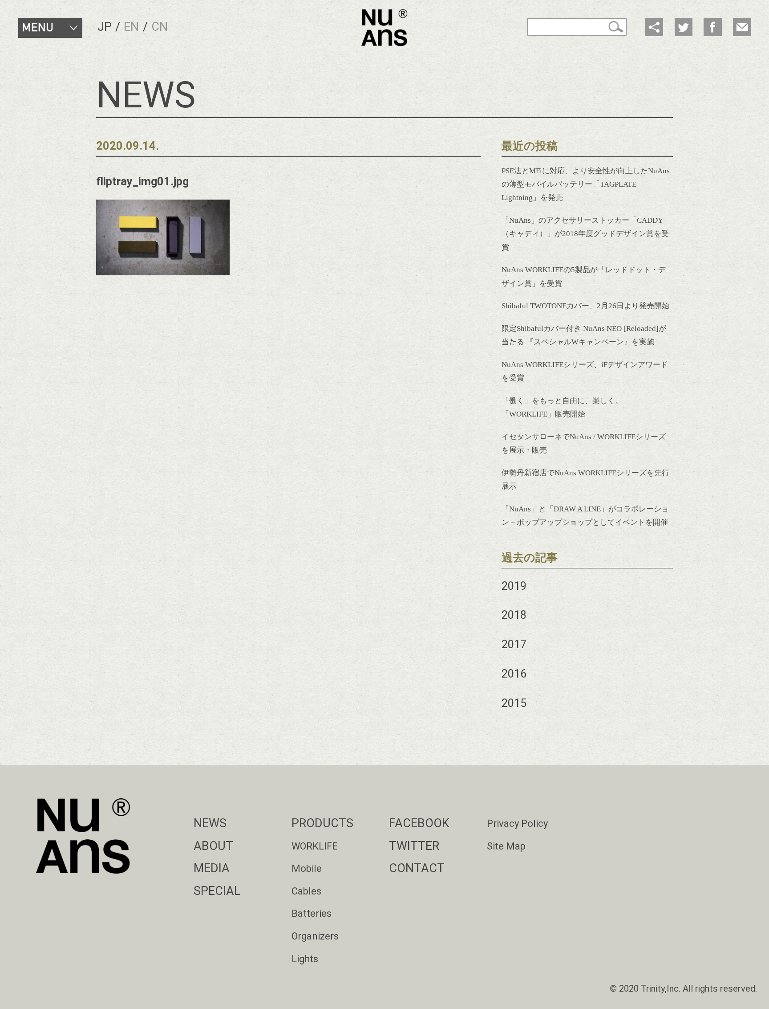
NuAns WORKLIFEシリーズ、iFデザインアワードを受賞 (585, 371)
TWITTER (414, 846)
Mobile (306, 868)
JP (104, 27)
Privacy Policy (517, 823)
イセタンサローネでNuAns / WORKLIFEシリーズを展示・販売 (584, 443)
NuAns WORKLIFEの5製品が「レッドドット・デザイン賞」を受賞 (584, 276)
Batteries (311, 913)
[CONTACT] (742, 27)
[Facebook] (713, 27)
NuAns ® (384, 27)
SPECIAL (217, 891)
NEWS (210, 823)
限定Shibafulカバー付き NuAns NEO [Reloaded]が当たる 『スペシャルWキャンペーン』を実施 (584, 335)
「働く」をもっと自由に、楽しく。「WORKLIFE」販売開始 (562, 407)
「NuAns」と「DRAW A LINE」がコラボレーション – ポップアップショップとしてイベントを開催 (585, 516)
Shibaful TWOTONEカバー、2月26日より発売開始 (585, 306)
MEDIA (212, 868)
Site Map (506, 846)
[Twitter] (684, 27)
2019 (514, 586)
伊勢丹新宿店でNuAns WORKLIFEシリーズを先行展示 (585, 479)
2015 (514, 703)
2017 (514, 644)
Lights (304, 958)
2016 (514, 673)
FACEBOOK (419, 823)
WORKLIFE (314, 846)
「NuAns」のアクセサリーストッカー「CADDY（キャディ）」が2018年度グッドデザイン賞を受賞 (585, 234)
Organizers (315, 936)
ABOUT (213, 846)
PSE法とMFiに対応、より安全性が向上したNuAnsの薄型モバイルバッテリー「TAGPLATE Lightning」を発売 (586, 184)
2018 (514, 615)
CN (159, 27)
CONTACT (417, 868)
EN (131, 27)
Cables (306, 891)
